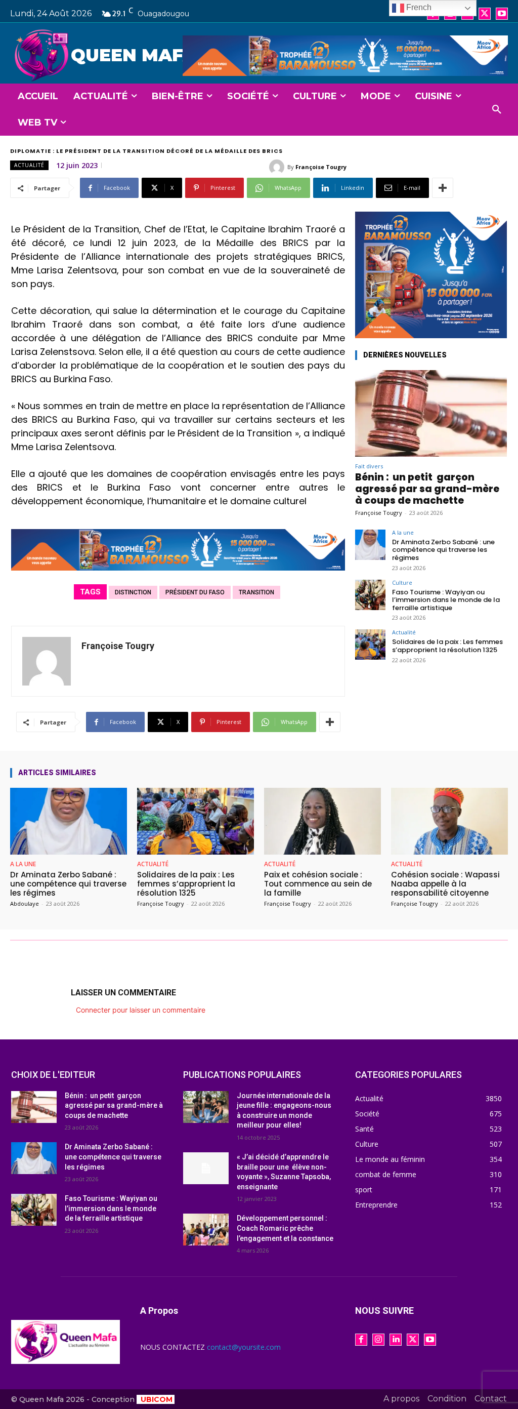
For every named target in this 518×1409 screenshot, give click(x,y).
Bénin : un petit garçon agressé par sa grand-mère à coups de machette (427, 488)
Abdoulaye (24, 903)
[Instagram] (378, 1340)
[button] (497, 110)
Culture (402, 582)
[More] (442, 188)
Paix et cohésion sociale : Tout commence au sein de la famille (318, 883)
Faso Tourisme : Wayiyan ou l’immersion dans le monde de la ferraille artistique (446, 600)
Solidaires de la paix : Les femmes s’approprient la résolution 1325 (447, 646)
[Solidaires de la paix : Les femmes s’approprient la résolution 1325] (370, 644)
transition (256, 592)
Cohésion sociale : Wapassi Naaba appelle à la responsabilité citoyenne (445, 883)
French (417, 7)
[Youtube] (502, 14)
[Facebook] (361, 1340)
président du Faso (195, 592)
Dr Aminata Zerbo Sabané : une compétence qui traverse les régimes (443, 549)
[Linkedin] (396, 1340)
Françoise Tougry (321, 167)
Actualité (29, 165)
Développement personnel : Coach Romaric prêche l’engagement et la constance (285, 1228)
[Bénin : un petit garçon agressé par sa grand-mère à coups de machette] (431, 413)
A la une (403, 532)
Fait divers (369, 466)
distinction (133, 592)
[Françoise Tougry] (278, 167)
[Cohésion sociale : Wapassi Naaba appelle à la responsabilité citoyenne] (449, 821)
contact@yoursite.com (244, 1347)
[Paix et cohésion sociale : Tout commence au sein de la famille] (322, 821)
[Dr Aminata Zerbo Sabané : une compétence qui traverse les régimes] (370, 545)
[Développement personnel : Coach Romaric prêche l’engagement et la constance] (206, 1229)
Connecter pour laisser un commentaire (140, 1009)
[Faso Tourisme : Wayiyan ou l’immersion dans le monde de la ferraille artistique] (370, 595)
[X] (485, 14)
